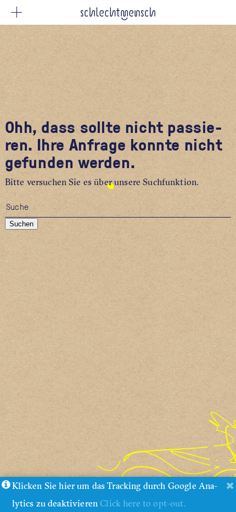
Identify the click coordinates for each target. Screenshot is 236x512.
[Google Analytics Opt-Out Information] (6, 485)
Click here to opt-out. (143, 503)
